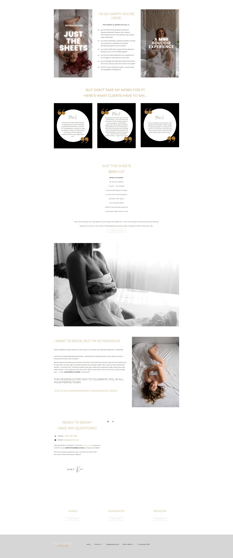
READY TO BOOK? (77, 422)
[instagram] (108, 422)
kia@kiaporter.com (71, 440)
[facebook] (113, 422)
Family (73, 511)
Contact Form (87, 445)
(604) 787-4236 (71, 436)
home (88, 544)
